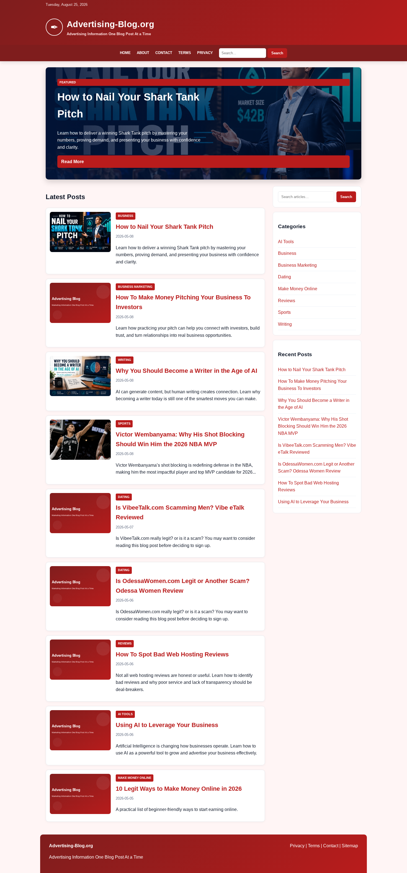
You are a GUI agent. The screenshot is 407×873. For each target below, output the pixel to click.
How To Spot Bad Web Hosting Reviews (172, 654)
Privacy (205, 53)
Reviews (125, 643)
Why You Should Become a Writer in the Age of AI (186, 370)
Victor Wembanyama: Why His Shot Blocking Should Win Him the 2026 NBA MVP (313, 426)
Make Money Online (134, 777)
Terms (184, 53)
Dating (124, 497)
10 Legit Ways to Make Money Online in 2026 (179, 788)
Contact (163, 53)
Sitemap (350, 845)
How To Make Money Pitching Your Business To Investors (312, 385)
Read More (72, 161)
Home (125, 53)
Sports (124, 423)
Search (277, 53)
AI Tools (125, 714)
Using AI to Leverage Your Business (167, 724)
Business (125, 215)
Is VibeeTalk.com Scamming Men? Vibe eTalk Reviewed (317, 449)
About (143, 53)
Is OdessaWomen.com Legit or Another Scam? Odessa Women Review (316, 468)
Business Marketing (135, 286)
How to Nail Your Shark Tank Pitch (164, 226)
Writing (124, 359)
